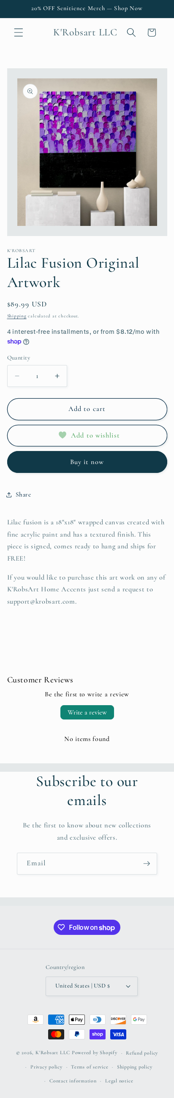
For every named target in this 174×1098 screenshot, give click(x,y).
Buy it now (87, 462)
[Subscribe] (146, 864)
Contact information (73, 1081)
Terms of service (89, 1067)
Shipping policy (134, 1067)
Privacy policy (46, 1067)
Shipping (17, 316)
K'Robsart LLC (52, 1053)
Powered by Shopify (94, 1053)
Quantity (18, 357)
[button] (18, 32)
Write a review (87, 712)
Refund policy (142, 1053)
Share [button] (23, 494)
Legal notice (119, 1081)
